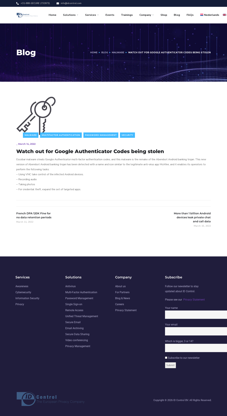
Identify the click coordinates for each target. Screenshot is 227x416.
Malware (118, 52)
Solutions (69, 15)
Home (52, 15)
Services (90, 15)
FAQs (190, 15)
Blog (177, 15)
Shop (164, 15)
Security (127, 135)
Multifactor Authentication (61, 135)
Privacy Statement (194, 299)
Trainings (127, 15)
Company (145, 15)
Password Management (101, 135)
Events (110, 15)
